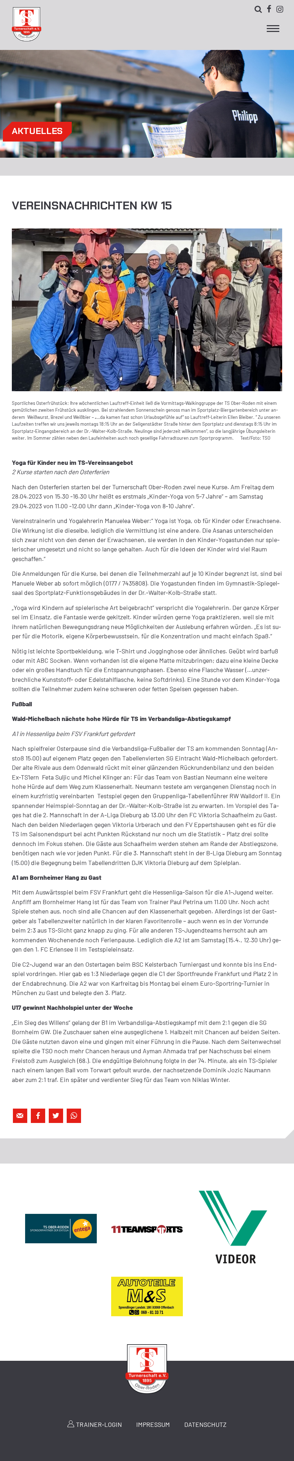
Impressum (153, 1424)
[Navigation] (273, 30)
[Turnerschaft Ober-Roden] (26, 39)
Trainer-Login (99, 1424)
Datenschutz (205, 1424)
